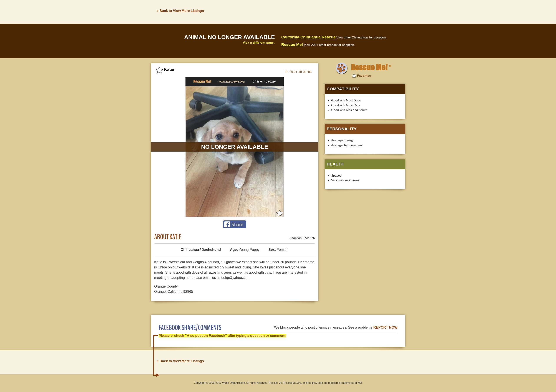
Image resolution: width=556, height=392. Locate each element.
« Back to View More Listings (180, 11)
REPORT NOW (385, 327)
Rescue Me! (292, 44)
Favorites (364, 75)
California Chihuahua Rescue (308, 37)
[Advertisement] (326, 11)
